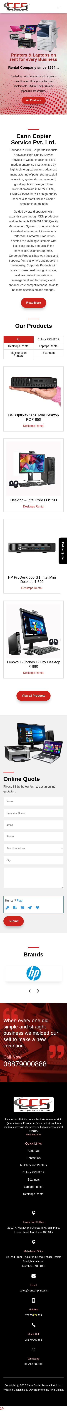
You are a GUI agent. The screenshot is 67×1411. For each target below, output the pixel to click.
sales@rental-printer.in (34, 1290)
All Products (33, 100)
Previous (29, 990)
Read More (33, 302)
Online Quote (62, 551)
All (18, 339)
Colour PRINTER (49, 339)
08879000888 (25, 1064)
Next (37, 990)
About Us (33, 1150)
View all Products (33, 695)
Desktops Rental (18, 346)
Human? (14, 900)
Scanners (49, 352)
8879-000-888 (33, 1364)
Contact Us (33, 1158)
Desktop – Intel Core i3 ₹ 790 (33, 500)
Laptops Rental (48, 346)
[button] (2, 1408)
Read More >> (33, 1134)
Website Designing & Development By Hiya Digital (33, 1389)
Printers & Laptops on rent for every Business (33, 57)
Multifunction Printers (19, 354)
